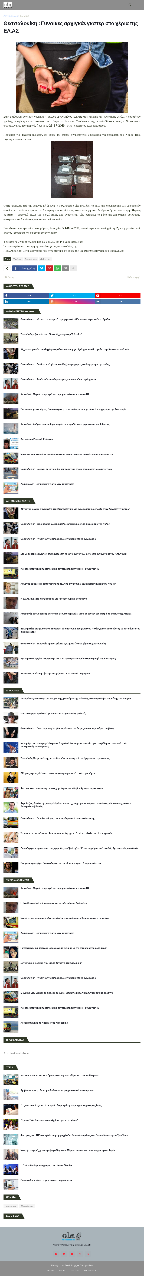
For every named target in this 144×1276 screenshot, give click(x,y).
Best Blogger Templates (79, 1265)
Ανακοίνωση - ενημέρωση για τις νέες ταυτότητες (47, 484)
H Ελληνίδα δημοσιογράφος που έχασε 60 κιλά (46, 1165)
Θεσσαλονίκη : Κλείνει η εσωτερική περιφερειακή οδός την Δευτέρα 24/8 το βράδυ (65, 319)
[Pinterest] (49, 268)
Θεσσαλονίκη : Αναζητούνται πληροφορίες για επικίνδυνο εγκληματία (58, 379)
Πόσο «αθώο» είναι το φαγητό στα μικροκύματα (46, 1180)
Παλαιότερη (133, 277)
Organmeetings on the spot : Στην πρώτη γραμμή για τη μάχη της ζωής (61, 1105)
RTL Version (90, 1270)
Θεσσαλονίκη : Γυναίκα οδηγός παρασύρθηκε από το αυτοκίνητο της (58, 818)
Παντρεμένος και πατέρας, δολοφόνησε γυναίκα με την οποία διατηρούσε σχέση (64, 948)
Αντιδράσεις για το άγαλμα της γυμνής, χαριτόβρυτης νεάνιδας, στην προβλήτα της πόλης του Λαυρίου (76, 698)
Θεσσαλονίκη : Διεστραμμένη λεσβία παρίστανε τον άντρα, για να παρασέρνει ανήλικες (67, 728)
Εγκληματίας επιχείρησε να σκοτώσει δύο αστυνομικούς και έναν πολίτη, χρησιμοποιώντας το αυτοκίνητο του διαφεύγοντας (80, 630)
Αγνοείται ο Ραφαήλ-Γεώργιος (37, 439)
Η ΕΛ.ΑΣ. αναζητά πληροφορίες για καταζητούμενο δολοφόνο (54, 598)
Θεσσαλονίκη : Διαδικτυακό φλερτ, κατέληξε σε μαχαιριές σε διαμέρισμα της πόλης (65, 364)
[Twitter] (41, 268)
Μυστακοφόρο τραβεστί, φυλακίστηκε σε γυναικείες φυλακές (53, 713)
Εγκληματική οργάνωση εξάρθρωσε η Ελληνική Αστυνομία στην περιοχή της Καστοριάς (68, 658)
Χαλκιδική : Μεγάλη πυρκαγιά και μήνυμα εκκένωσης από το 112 (55, 394)
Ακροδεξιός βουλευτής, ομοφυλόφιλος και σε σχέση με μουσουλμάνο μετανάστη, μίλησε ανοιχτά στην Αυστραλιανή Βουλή (76, 805)
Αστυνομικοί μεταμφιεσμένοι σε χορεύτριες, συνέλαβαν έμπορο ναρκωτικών (62, 788)
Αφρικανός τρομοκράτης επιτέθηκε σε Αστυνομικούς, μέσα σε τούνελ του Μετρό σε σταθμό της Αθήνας (76, 613)
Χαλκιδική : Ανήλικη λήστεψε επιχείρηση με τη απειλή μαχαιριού (55, 673)
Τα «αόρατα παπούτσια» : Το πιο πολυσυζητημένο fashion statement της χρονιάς (67, 833)
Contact (75, 1270)
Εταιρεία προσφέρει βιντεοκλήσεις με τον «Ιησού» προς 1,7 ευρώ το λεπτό (61, 863)
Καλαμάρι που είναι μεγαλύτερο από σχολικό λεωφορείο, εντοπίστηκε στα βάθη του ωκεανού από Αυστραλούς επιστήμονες (73, 745)
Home (50, 1270)
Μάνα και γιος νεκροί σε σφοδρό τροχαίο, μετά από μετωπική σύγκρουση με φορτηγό (67, 454)
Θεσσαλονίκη (31, 259)
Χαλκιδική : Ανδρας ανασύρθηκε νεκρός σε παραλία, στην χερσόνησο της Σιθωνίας (65, 424)
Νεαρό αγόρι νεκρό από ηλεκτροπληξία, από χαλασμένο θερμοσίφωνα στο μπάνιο (65, 918)
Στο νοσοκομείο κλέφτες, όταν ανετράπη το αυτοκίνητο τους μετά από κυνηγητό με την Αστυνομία (73, 409)
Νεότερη (9, 277)
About (62, 1270)
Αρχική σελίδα (11, 16)
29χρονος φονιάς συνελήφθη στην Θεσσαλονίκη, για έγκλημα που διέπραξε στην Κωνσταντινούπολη (75, 349)
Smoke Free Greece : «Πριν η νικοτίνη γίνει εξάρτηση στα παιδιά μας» (60, 1075)
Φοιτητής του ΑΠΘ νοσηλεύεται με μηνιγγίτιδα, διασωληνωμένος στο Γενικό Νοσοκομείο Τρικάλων (74, 1135)
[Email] (65, 268)
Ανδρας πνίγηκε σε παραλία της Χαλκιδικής (44, 1022)
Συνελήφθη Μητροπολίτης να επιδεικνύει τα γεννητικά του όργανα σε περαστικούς (65, 758)
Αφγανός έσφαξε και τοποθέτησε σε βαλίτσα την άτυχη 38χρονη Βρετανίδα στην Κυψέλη (68, 583)
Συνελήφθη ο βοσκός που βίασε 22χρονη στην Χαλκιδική (51, 334)
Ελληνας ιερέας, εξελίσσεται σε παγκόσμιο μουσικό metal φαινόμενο (58, 773)
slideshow (45, 259)
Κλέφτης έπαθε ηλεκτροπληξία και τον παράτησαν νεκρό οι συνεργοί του (60, 568)
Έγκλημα (24, 16)
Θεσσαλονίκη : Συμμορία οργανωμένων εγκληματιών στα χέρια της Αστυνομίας (63, 643)
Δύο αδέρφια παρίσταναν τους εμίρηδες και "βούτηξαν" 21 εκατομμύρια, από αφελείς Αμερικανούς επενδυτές (79, 848)
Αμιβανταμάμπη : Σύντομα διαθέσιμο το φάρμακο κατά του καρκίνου (57, 1090)
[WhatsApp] (57, 268)
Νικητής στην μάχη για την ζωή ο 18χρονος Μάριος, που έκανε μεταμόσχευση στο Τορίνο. (69, 1150)
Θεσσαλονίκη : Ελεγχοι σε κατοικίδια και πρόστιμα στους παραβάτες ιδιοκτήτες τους (66, 469)
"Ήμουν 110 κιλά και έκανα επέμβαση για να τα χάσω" (49, 1120)
